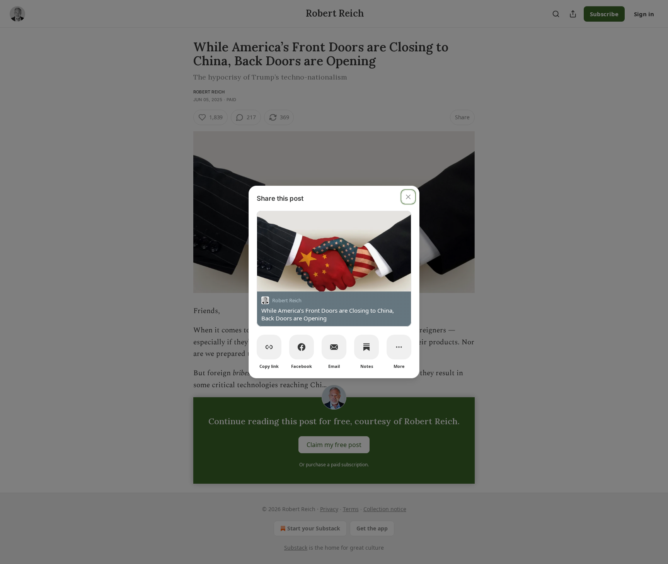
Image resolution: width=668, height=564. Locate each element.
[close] (408, 197)
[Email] (334, 347)
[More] (399, 347)
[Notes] (366, 347)
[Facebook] (301, 347)
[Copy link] (269, 347)
